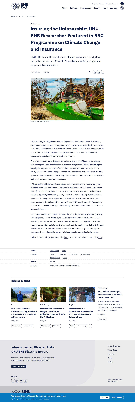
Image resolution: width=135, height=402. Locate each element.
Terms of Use (112, 350)
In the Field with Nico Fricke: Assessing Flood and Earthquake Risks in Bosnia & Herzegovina (24, 312)
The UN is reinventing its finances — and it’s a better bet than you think (110, 294)
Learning (113, 8)
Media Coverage (30, 17)
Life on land (56, 326)
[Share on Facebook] (102, 71)
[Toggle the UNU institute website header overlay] (122, 3)
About (64, 8)
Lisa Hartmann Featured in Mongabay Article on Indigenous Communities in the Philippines (52, 312)
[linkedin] (17, 380)
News (105, 8)
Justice (72, 326)
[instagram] (25, 380)
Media (108, 4)
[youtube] (21, 380)
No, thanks (117, 397)
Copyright (111, 354)
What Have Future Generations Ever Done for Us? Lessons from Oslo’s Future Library (81, 312)
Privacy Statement (114, 346)
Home (13, 17)
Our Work (74, 8)
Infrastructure (29, 326)
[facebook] (13, 380)
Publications (85, 8)
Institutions (102, 319)
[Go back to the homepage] (19, 9)
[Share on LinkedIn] (98, 71)
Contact (114, 4)
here (66, 237)
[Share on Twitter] (94, 71)
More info (46, 399)
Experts (97, 8)
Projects (95, 4)
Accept (105, 397)
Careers (101, 4)
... (90, 326)
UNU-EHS (20, 17)
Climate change (16, 326)
